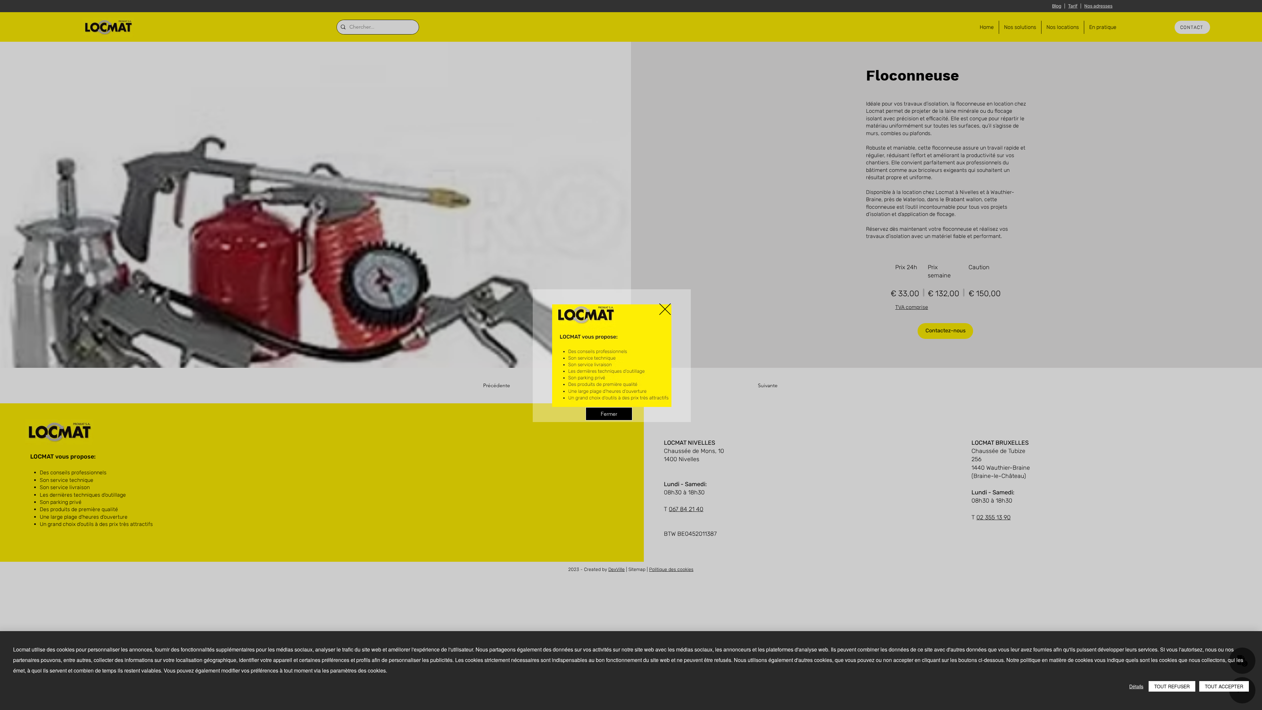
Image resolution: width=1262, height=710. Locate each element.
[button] (665, 309)
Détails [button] (1136, 686)
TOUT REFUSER (1172, 686)
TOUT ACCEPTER (1224, 686)
